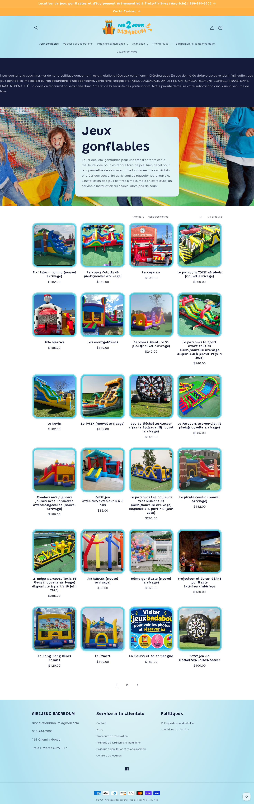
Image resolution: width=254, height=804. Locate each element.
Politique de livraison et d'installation (118, 742)
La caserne (151, 272)
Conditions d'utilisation (175, 729)
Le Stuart (103, 656)
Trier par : (138, 216)
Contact (101, 723)
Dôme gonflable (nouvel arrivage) (151, 580)
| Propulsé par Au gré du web (143, 800)
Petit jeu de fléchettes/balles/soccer (199, 658)
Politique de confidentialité (177, 723)
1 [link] (117, 684)
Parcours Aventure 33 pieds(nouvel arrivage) (151, 344)
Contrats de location (108, 755)
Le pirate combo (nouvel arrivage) (199, 499)
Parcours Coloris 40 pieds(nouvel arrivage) (103, 274)
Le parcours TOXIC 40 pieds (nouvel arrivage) (199, 274)
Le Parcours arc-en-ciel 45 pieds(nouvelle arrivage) (200, 425)
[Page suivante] (137, 685)
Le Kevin (54, 424)
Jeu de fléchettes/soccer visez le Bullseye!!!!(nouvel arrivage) (151, 427)
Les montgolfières (102, 342)
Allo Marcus (54, 342)
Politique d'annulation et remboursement (121, 749)
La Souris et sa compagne (151, 656)
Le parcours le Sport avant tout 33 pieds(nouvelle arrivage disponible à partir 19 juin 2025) (199, 350)
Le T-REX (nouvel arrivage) (103, 424)
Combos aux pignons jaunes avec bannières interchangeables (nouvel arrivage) (54, 503)
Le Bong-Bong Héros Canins (54, 658)
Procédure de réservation (112, 736)
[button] (36, 28)
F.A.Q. (100, 729)
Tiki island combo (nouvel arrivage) (54, 274)
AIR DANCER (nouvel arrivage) (102, 580)
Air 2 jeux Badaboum (116, 800)
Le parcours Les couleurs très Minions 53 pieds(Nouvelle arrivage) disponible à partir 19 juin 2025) (151, 505)
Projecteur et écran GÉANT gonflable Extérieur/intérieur (199, 582)
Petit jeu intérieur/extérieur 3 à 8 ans (103, 501)
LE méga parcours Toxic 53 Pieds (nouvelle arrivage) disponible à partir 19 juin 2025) (54, 584)
